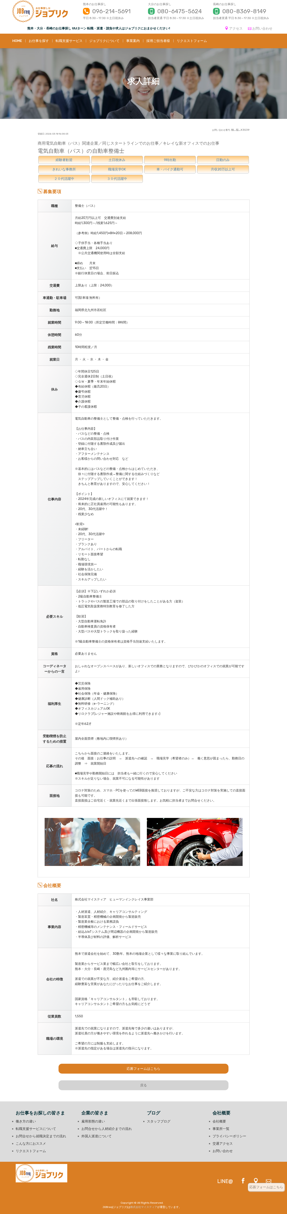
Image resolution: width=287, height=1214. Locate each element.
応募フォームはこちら (143, 1069)
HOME (17, 41)
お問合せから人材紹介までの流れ (106, 1129)
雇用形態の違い (93, 1121)
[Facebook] (240, 1181)
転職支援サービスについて (36, 1129)
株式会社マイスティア (143, 1207)
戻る (143, 1085)
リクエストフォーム (192, 41)
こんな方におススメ (31, 1144)
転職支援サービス (69, 41)
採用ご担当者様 (158, 41)
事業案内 (133, 41)
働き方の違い (26, 1121)
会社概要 (219, 1121)
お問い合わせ (262, 28)
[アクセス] (252, 1181)
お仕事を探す (39, 41)
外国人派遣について (96, 1136)
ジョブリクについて (104, 41)
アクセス (236, 28)
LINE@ (225, 1181)
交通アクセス (223, 1144)
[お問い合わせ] (265, 1181)
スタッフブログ (158, 1121)
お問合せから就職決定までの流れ (41, 1136)
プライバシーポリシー (229, 1136)
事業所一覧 (221, 1129)
